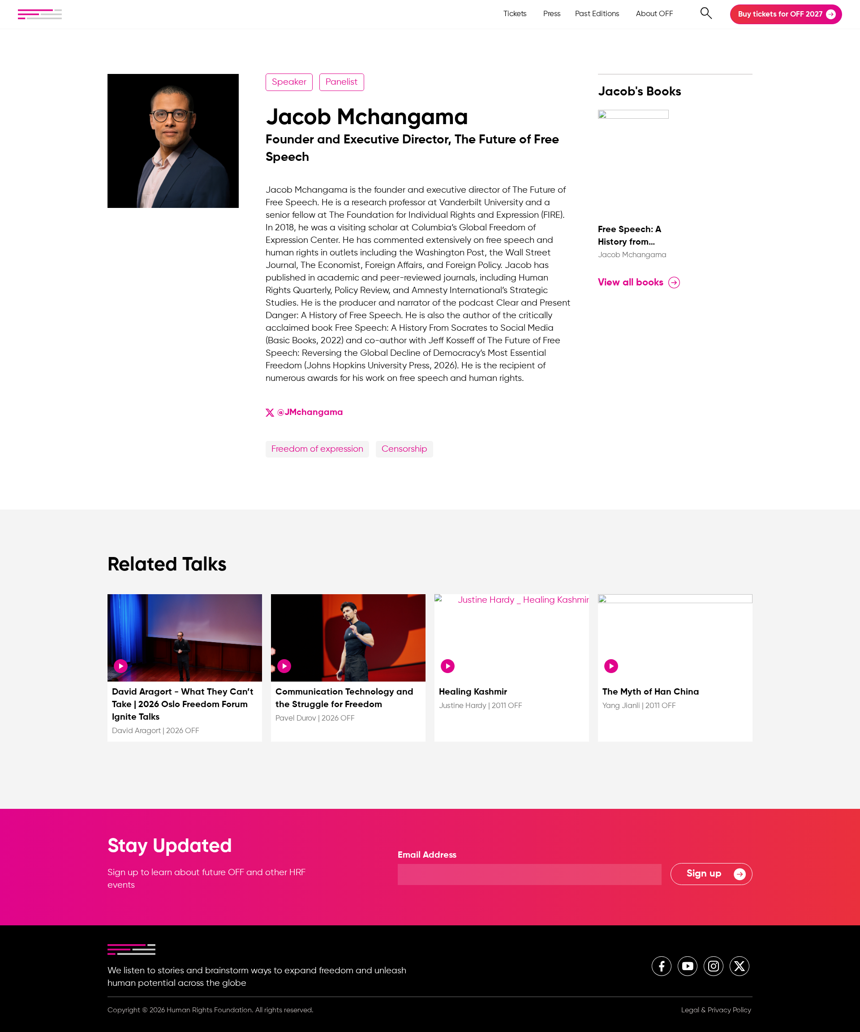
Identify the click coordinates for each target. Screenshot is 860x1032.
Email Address (427, 855)
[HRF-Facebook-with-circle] (662, 966)
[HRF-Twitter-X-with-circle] (739, 966)
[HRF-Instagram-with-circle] (714, 966)
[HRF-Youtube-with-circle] (688, 966)
